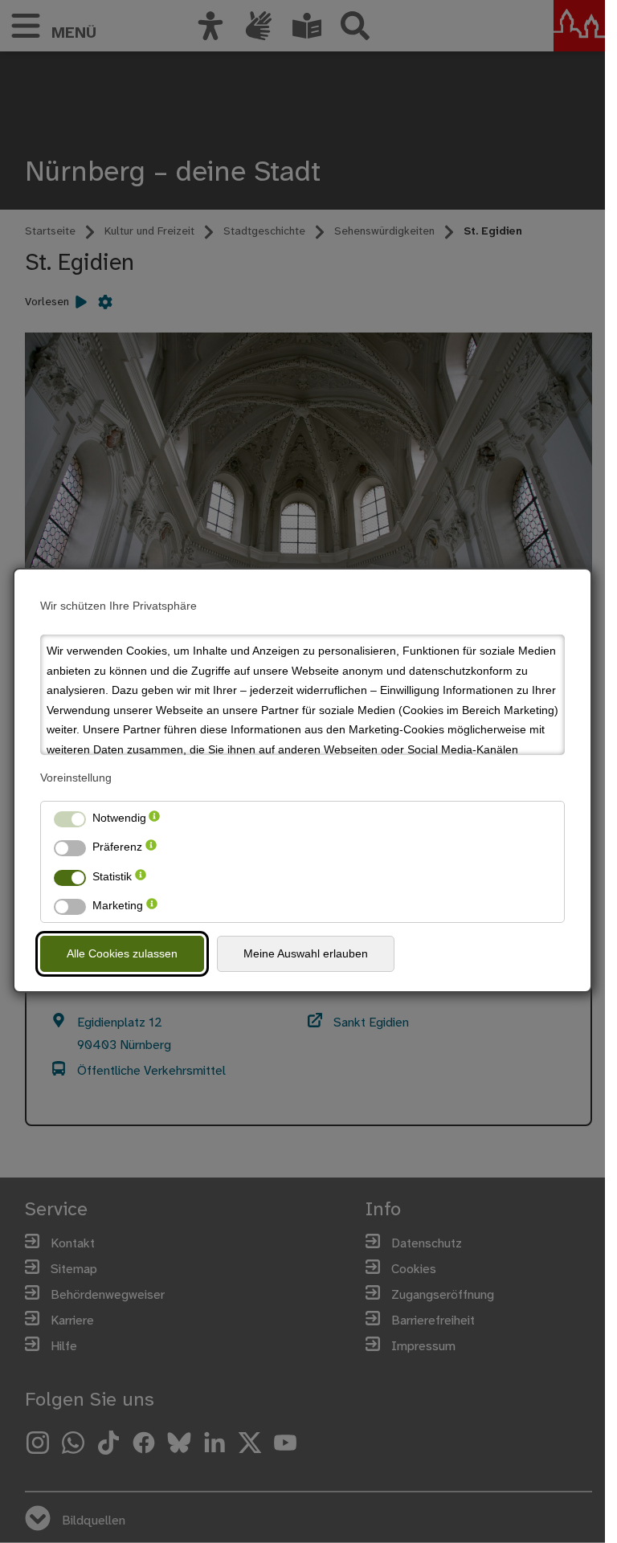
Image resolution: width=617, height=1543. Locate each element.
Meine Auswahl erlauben (305, 953)
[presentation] (154, 818)
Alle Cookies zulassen (122, 953)
